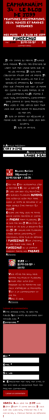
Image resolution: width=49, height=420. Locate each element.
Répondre (11, 254)
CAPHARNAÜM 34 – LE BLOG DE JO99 (24, 9)
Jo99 (13, 42)
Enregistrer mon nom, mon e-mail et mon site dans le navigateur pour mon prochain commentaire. (24, 385)
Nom (6, 356)
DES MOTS (10, 34)
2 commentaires (31, 44)
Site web (7, 373)
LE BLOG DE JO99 (33, 34)
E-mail (7, 364)
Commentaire (10, 322)
